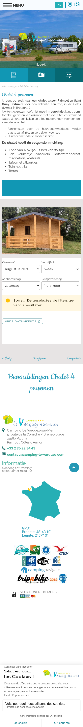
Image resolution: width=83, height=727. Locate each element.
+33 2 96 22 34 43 (21, 448)
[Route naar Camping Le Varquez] (70, 4)
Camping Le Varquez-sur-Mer (30, 430)
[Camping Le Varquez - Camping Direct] (21, 550)
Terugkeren (39, 358)
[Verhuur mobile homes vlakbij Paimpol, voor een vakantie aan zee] (41, 37)
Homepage (9, 86)
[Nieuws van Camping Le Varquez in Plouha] (69, 73)
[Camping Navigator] (41, 570)
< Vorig (6, 358)
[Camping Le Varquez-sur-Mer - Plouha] (30, 421)
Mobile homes (29, 86)
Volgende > (74, 358)
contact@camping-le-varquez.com (35, 454)
